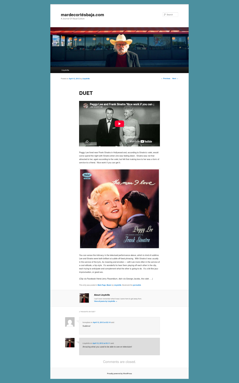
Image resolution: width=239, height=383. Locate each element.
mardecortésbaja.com (82, 14)
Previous (165, 78)
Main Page (102, 285)
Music (109, 285)
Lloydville (65, 70)
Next (175, 78)
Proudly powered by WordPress (119, 373)
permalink (137, 285)
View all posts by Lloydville (105, 301)
